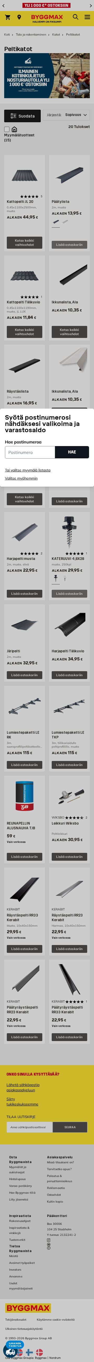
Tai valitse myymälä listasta (27, 470)
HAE (72, 451)
